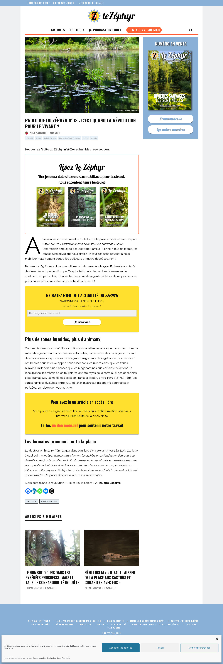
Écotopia (77, 29)
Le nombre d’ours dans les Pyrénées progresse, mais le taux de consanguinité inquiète (52, 577)
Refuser (160, 647)
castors (31, 501)
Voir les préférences (199, 647)
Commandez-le (171, 118)
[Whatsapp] (39, 491)
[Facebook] (28, 491)
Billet (38, 138)
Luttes (85, 138)
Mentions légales (170, 624)
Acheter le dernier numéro (184, 621)
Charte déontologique (144, 624)
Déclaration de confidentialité (58, 658)
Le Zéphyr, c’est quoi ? (38, 3)
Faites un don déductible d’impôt (147, 621)
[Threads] (51, 491)
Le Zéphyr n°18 (50, 138)
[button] (216, 638)
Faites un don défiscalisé (91, 3)
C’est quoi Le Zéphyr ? (39, 621)
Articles (58, 29)
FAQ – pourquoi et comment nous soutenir (79, 621)
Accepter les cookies (120, 647)
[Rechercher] (191, 30)
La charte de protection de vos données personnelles (25, 658)
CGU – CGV (191, 624)
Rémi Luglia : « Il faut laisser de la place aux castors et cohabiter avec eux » (110, 577)
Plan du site (113, 627)
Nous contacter (115, 621)
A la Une (29, 138)
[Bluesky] (45, 491)
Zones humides (49, 501)
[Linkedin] (34, 491)
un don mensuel (65, 425)
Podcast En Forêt (107, 29)
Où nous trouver (64, 624)
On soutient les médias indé (111, 624)
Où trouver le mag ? (63, 3)
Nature (94, 138)
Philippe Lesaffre (38, 132)
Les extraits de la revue (69, 138)
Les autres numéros (171, 129)
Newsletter (85, 624)
